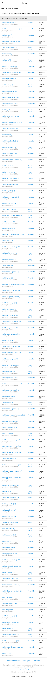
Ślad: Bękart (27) (7, 491)
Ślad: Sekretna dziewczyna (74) (12, 29)
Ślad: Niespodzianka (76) (10, 141)
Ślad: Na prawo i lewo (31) (10, 578)
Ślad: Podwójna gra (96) (9, 303)
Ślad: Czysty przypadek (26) (10, 485)
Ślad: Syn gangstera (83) (9, 553)
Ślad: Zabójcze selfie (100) (10, 622)
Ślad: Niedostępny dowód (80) (11, 353)
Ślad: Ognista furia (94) (9, 203)
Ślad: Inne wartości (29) (9, 535)
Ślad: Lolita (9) (6, 60)
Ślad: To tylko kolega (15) (10, 209)
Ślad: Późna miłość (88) (9, 153)
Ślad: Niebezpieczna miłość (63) (12, 591)
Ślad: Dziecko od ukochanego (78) (13, 234)
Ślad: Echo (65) (6, 653)
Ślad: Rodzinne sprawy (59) (10, 272)
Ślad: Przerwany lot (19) (9, 22)
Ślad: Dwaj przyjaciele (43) (10, 421)
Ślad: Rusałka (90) (7, 240)
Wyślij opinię (26, 661)
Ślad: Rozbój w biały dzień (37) (11, 72)
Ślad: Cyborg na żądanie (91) (11, 297)
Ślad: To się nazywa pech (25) (11, 446)
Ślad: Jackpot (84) (7, 610)
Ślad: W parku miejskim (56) (10, 116)
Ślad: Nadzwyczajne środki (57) (12, 122)
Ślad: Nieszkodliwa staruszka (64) (12, 647)
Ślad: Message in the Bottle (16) (12, 216)
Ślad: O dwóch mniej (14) (9, 172)
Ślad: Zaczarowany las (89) (10, 197)
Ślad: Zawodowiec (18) (9, 259)
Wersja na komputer (13, 661)
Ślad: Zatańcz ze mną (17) (10, 253)
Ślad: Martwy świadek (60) (10, 328)
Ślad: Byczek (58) (7, 265)
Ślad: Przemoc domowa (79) (11, 290)
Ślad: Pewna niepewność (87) (11, 41)
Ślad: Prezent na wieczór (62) (11, 585)
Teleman (24, 3)
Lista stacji (37, 661)
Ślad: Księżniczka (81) (9, 79)
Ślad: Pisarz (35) (7, 54)
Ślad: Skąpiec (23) (7, 278)
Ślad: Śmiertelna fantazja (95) (11, 247)
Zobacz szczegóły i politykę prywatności (24, 669)
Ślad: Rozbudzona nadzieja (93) (12, 159)
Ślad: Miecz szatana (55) (9, 91)
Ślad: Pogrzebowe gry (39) (10, 103)
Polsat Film (31, 54)
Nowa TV (31, 29)
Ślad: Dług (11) (6, 110)
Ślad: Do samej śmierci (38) (10, 97)
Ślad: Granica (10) (7, 85)
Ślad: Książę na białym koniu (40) (12, 384)
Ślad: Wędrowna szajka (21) (10, 178)
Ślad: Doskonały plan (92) (10, 359)
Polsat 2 (30, 22)
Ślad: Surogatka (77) (8, 191)
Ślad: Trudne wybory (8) (9, 47)
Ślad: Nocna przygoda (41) (10, 390)
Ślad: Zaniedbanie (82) (9, 396)
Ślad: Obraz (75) (7, 35)
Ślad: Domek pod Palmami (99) (11, 566)
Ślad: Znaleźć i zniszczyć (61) (11, 334)
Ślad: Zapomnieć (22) (8, 222)
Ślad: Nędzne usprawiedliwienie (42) (13, 415)
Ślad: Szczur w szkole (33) (10, 634)
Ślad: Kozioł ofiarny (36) (9, 66)
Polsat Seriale (30, 48)
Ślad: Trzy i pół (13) (8, 166)
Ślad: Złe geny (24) (7, 340)
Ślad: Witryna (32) (7, 628)
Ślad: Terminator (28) (8, 529)
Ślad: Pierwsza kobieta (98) (10, 522)
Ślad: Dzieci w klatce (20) (10, 128)
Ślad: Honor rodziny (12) (9, 147)
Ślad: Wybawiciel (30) (8, 572)
